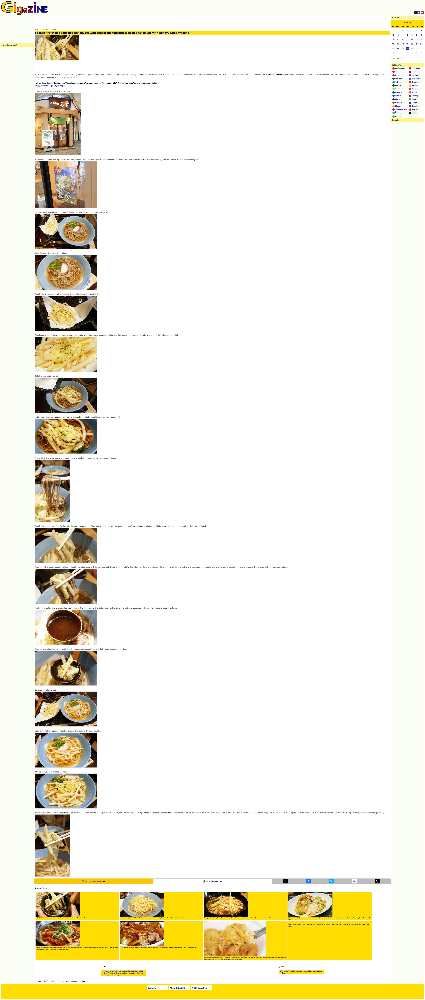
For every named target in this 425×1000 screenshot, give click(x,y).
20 (412, 44)
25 (403, 48)
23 (393, 48)
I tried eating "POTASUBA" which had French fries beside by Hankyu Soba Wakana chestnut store (153, 918)
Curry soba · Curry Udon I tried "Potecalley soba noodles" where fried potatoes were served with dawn (239, 918)
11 (403, 39)
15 (421, 39)
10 (398, 39)
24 (398, 48)
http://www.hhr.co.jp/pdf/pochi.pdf (50, 86)
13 (412, 39)
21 (417, 44)
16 (393, 44)
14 (417, 39)
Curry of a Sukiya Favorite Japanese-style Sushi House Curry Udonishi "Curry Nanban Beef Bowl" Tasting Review (158, 947)
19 (407, 44)
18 (403, 44)
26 (407, 48)
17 (398, 44)
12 (407, 39)
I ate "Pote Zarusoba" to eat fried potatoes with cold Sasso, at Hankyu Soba (61, 918)
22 (421, 44)
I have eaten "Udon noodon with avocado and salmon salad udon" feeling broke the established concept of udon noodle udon (329, 918)
